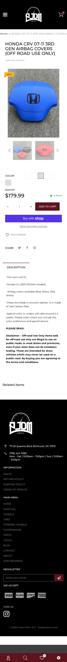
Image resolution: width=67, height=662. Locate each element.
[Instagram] (6, 613)
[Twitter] (19, 248)
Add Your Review (15, 60)
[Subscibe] (59, 577)
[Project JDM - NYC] (33, 14)
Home (3, 33)
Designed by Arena (48, 627)
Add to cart (47, 206)
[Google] (34, 248)
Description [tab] (16, 267)
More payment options (33, 226)
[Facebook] (27, 248)
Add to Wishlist (18, 234)
